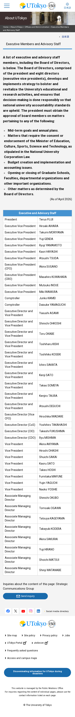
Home (5, 27)
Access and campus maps (22, 658)
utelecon (39, 642)
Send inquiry (28, 596)
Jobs (67, 635)
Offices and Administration (37, 27)
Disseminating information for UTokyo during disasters (37, 672)
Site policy (29, 635)
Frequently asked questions (22, 650)
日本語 (65, 36)
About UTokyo (16, 27)
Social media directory (57, 611)
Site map (12, 635)
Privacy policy (49, 635)
